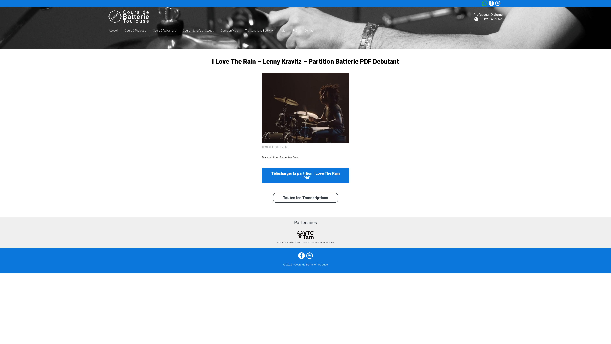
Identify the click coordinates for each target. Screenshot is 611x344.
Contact (309, 30)
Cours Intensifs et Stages (198, 30)
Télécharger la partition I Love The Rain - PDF (305, 175)
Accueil (113, 30)
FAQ (295, 30)
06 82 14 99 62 (491, 19)
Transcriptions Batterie (259, 30)
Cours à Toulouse (135, 30)
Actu (282, 30)
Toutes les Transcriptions (305, 198)
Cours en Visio (229, 30)
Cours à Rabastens (164, 30)
